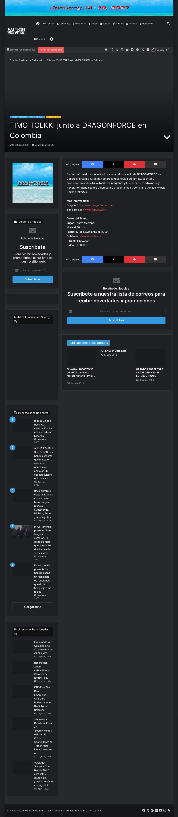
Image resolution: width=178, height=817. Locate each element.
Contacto (41, 39)
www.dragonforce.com (99, 205)
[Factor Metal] (16, 31)
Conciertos (64, 23)
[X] (113, 164)
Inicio (14, 60)
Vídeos (93, 23)
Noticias (50, 23)
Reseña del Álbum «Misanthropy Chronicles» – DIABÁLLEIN (42, 670)
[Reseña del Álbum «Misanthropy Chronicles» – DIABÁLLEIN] (22, 667)
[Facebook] (92, 164)
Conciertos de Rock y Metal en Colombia (37, 60)
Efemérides (147, 23)
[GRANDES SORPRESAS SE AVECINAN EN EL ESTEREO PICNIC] (151, 357)
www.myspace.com (94, 209)
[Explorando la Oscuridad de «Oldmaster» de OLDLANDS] (22, 646)
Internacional (53, 117)
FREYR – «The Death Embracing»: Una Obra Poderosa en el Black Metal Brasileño (42, 698)
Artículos (119, 23)
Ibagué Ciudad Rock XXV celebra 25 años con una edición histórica (43, 428)
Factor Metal (39, 811)
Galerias (106, 23)
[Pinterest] (134, 164)
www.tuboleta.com (91, 236)
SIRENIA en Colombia (113, 350)
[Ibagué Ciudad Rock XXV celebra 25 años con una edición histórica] (22, 425)
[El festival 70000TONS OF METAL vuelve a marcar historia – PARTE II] (81, 357)
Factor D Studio (93, 811)
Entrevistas (80, 23)
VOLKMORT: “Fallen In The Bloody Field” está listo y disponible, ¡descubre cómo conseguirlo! (43, 774)
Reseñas (132, 23)
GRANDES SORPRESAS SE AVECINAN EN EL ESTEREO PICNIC (149, 372)
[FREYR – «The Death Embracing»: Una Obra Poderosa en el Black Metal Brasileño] (22, 691)
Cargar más (32, 607)
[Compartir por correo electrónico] (155, 164)
